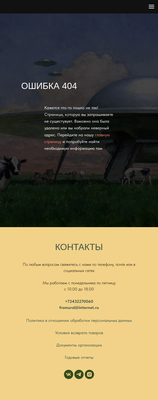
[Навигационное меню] (151, 7)
